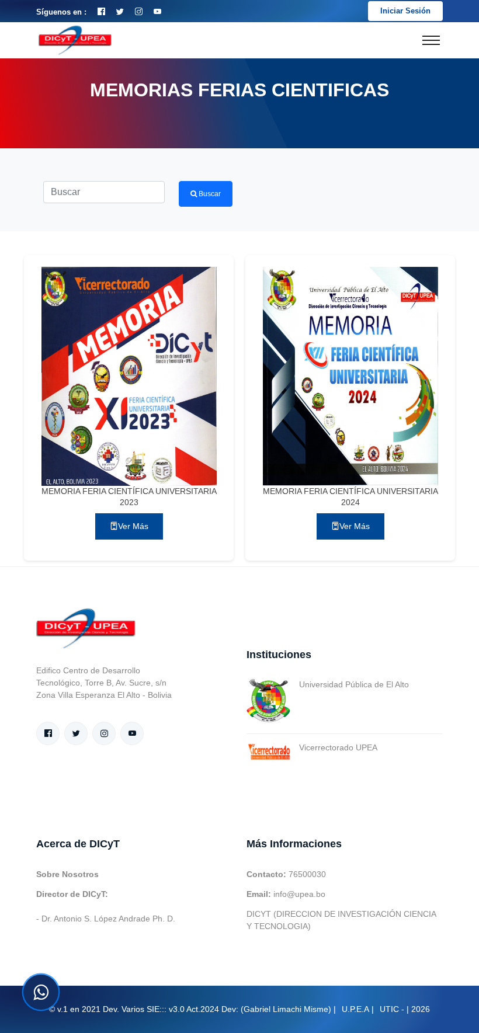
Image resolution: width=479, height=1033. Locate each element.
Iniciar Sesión (405, 10)
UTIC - (392, 1009)
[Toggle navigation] (431, 40)
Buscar (209, 194)
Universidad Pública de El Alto (354, 684)
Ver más (133, 526)
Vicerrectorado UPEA (338, 747)
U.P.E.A (355, 1009)
